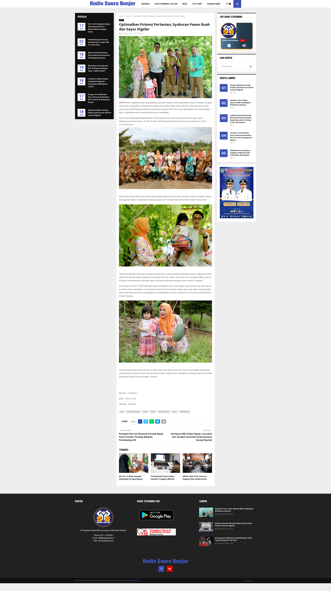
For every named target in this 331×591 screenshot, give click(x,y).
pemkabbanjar (163, 411)
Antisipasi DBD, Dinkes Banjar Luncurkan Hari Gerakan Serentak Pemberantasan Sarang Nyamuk (191, 437)
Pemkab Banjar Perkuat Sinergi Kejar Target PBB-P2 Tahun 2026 (99, 42)
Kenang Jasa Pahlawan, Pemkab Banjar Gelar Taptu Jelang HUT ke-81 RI (233, 539)
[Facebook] (227, 3)
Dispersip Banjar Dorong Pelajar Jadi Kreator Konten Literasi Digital (99, 113)
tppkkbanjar (184, 411)
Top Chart (197, 4)
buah (122, 411)
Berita (121, 20)
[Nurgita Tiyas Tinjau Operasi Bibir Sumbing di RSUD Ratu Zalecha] (206, 512)
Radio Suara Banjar (113, 4)
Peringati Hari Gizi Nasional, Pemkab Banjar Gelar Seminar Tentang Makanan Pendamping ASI (141, 437)
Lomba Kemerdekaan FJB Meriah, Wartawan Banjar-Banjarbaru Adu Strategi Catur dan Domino (241, 119)
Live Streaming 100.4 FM (165, 4)
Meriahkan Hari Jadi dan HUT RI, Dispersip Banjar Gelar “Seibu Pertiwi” (98, 68)
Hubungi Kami (213, 4)
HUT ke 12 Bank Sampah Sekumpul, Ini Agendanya (131, 478)
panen (153, 411)
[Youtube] (230, 3)
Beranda (145, 4)
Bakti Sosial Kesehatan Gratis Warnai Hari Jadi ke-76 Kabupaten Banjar (99, 55)
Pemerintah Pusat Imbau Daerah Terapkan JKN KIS (162, 478)
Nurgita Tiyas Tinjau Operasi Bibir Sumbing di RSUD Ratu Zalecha (240, 102)
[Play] (229, 45)
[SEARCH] (250, 66)
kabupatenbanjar (133, 411)
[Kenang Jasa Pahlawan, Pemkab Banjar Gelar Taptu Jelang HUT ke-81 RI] (206, 541)
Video (184, 4)
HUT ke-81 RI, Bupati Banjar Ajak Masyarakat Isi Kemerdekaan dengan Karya (99, 27)
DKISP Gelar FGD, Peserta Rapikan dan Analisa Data (195, 478)
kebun (145, 411)
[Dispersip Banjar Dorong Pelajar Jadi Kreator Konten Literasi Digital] (206, 527)
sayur (174, 411)
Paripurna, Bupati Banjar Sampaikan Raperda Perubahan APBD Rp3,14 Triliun (98, 82)
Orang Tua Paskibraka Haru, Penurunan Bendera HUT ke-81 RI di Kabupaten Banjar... (99, 98)
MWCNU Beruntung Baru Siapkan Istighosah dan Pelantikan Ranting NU (240, 153)
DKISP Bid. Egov (135, 581)
